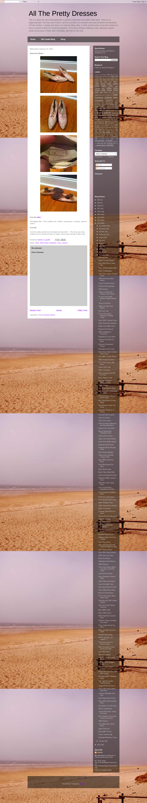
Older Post (82, 310)
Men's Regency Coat (105, 378)
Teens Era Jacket (104, 542)
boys (108, 106)
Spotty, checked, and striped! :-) (105, 638)
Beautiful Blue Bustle (105, 635)
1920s (109, 90)
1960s (97, 95)
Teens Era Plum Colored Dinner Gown (106, 397)
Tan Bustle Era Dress (105, 573)
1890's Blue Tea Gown (105, 555)
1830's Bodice (103, 289)
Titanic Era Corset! (104, 420)
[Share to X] (60, 240)
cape (116, 107)
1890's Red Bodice (104, 519)
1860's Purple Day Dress (106, 359)
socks (103, 135)
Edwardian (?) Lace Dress (107, 337)
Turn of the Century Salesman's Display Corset (105, 315)
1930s (97, 92)
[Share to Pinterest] (65, 240)
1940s (106, 92)
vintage (116, 141)
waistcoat (100, 143)
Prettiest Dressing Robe (106, 286)
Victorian (99, 140)
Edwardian (52, 243)
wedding (109, 143)
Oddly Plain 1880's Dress (106, 326)
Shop (63, 39)
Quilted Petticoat (104, 729)
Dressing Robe (103, 257)
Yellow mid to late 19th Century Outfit (105, 456)
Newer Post (35, 310)
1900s (109, 88)
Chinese (109, 108)
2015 (99, 214)
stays (112, 135)
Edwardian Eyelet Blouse (106, 561)
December (102, 226)
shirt (112, 131)
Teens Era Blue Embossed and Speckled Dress (107, 424)
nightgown (111, 123)
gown (104, 117)
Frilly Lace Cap (103, 311)
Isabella (100, 752)
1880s (115, 84)
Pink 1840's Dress (104, 522)
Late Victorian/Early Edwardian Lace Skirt (106, 488)
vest (112, 138)
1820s (105, 80)
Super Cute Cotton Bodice (107, 439)
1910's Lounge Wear (105, 709)
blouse (112, 105)
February (102, 255)
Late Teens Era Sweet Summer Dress (105, 682)
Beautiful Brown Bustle (106, 534)
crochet (116, 110)
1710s (96, 74)
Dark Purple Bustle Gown (106, 698)
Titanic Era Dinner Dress (106, 283)
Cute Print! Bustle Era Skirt (107, 475)
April (100, 249)
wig (117, 143)
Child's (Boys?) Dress (105, 436)
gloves (97, 117)
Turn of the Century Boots (107, 388)
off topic (97, 125)
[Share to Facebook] (62, 240)
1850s (106, 82)
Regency (101, 129)
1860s (115, 82)
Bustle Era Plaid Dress (106, 593)
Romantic (102, 131)
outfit (116, 125)
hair (114, 117)
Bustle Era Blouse (104, 558)
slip (96, 135)
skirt (104, 133)
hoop (102, 119)
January (102, 741)
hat (96, 119)
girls (113, 115)
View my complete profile (103, 770)
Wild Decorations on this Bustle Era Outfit (106, 648)
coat (116, 108)
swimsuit (98, 137)
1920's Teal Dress (104, 370)
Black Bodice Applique (105, 452)
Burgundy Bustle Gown (106, 445)
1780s (112, 76)
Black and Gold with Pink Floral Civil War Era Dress (107, 546)
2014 (99, 217)
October (102, 231)
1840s (97, 82)
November (102, 229)
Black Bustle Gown (104, 469)
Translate (111, 157)
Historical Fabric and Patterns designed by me (104, 52)
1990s (108, 95)
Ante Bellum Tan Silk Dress (107, 706)
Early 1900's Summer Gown (107, 320)
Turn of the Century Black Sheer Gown (107, 596)
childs (100, 108)
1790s (97, 78)
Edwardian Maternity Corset (107, 737)
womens (65, 243)
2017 (99, 208)
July (100, 240)
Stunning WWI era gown (106, 415)
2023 (99, 203)
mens (116, 121)
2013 (99, 220)
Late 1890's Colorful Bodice (107, 356)
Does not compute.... (105, 654)
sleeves (113, 133)
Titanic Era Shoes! (104, 303)
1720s (102, 74)
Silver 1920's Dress (104, 613)
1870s (103, 84)
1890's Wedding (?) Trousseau (104, 333)
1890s (103, 86)
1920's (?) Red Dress (105, 271)
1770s (104, 76)
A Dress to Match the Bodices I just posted (106, 293)
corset (100, 110)
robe (116, 129)
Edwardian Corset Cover (106, 349)
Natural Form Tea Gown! (106, 428)
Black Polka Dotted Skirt (106, 472)
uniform (102, 138)
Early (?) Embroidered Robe (107, 268)
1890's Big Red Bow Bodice (107, 506)
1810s (97, 80)
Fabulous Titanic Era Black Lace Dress (107, 621)
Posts (100, 165)
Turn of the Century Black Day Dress (107, 689)
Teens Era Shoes (104, 418)
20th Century (44, 243)
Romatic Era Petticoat (105, 329)
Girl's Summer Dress (105, 549)
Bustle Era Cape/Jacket (106, 497)
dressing (115, 113)
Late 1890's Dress (104, 652)
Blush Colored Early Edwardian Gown (105, 432)
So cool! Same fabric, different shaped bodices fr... (107, 298)
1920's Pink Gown (104, 508)
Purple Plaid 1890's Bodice (107, 442)
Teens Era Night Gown (105, 584)
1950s (113, 92)
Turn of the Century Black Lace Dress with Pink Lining (107, 569)
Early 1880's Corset (104, 731)
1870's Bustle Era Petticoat (107, 323)
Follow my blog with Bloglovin (104, 67)
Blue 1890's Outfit (104, 610)
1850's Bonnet (103, 721)
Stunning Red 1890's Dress (107, 500)
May (100, 246)
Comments (101, 168)
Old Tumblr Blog (48, 39)
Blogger (82, 784)
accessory (109, 103)
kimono (116, 119)
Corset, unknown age (105, 734)
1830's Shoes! (103, 385)
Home (32, 39)
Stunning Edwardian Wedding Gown (105, 381)
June (101, 243)
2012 (99, 223)
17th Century (105, 78)
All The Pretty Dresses (63, 13)
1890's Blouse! (103, 564)
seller (39, 217)
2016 (99, 211)
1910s (37, 243)
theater (106, 136)
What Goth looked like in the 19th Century (107, 672)
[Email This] (56, 240)
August (101, 237)
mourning (101, 123)
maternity (107, 121)
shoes (59, 243)
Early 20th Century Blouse (107, 552)
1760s (97, 76)
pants (101, 127)
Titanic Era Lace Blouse (106, 260)
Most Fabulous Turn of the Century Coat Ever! (107, 717)
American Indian (100, 104)
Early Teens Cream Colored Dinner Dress (107, 353)
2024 (99, 200)
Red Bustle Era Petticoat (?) (107, 516)
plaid (116, 127)
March (101, 252)
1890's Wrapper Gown (105, 503)
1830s (112, 80)
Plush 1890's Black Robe (106, 590)
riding (110, 129)
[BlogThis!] (58, 240)
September (103, 234)
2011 (99, 745)
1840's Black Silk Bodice (106, 581)
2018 (99, 206)
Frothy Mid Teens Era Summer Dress (105, 643)
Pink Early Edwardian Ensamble (105, 526)
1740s (108, 74)
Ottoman (107, 125)
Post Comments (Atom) (47, 315)
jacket (108, 119)
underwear (114, 137)
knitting (99, 121)
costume (108, 110)
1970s (103, 95)
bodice (97, 107)
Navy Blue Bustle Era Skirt (107, 587)
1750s (114, 74)
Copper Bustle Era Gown (106, 686)
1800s (113, 78)
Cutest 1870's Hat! (104, 367)
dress (100, 112)
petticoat (108, 127)
